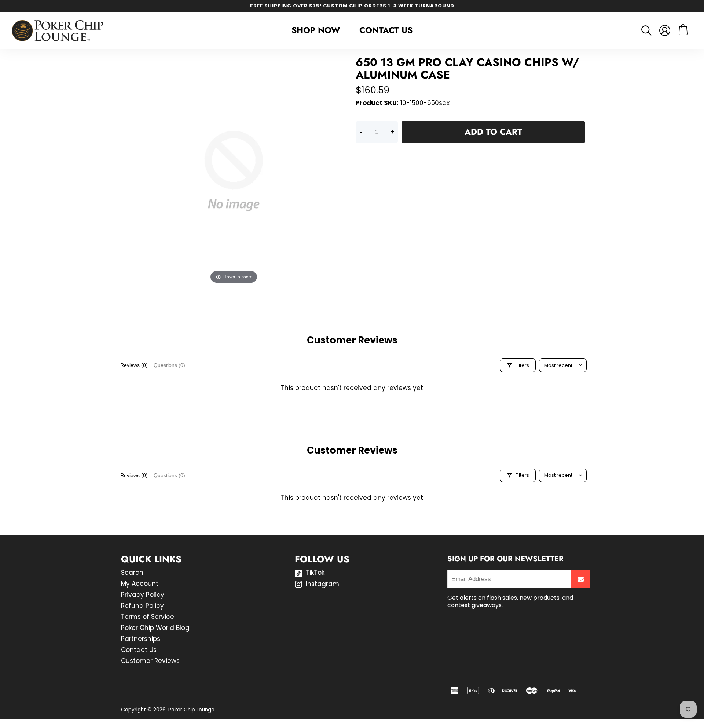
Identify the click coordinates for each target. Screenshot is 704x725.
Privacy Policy (142, 594)
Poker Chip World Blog (155, 627)
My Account (139, 583)
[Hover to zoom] (233, 170)
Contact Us (385, 30)
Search (132, 572)
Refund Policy (142, 605)
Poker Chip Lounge (191, 709)
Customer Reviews (150, 660)
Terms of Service (147, 616)
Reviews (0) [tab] (134, 365)
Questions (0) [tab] (169, 365)
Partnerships (140, 638)
